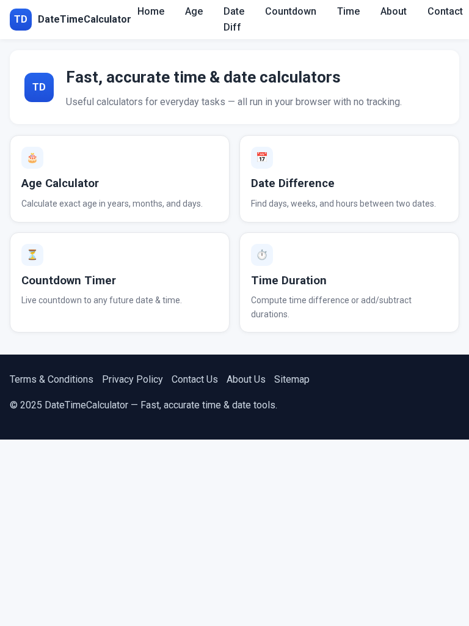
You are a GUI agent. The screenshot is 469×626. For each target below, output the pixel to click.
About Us (246, 379)
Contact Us (195, 379)
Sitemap (292, 379)
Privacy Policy (132, 379)
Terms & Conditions (51, 379)
